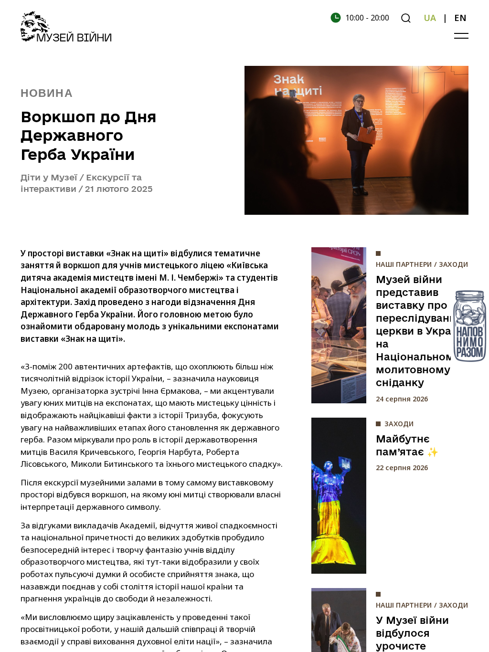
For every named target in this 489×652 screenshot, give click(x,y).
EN (460, 17)
